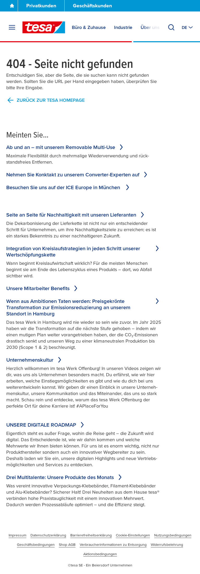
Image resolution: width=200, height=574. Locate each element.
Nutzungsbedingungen (172, 535)
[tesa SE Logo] (44, 27)
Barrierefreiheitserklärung (91, 535)
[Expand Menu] (12, 27)
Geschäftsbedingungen (36, 544)
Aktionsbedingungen (100, 554)
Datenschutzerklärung (48, 535)
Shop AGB (67, 544)
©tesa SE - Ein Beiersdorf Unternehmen (100, 565)
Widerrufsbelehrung (167, 544)
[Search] (171, 27)
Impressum (17, 535)
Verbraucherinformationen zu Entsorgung (113, 544)
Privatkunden (41, 5)
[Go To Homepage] (12, 5)
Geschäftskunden (92, 5)
